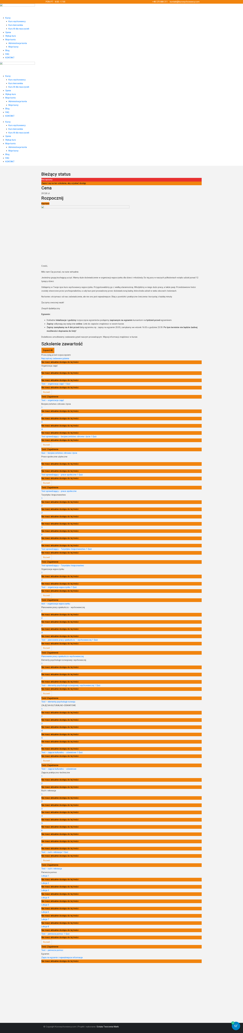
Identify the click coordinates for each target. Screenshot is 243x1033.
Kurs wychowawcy (17, 21)
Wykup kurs (10, 36)
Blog (7, 50)
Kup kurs (45, 203)
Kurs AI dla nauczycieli (18, 28)
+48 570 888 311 (160, 1)
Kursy (8, 18)
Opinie (8, 32)
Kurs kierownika (15, 25)
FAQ (7, 54)
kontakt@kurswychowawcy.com (185, 1)
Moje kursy (13, 46)
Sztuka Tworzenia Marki (108, 1026)
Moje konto (10, 39)
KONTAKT (9, 57)
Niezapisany (46, 179)
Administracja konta (17, 43)
